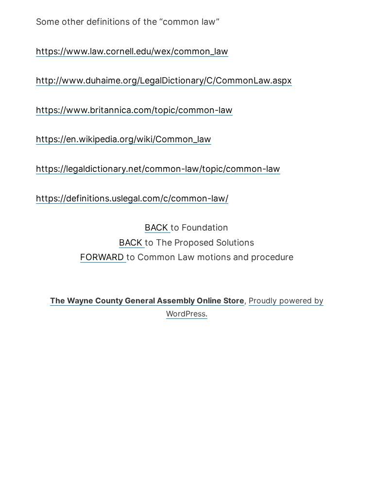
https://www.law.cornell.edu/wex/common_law (132, 51)
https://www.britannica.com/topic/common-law (134, 110)
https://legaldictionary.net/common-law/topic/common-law (158, 169)
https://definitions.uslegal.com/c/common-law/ (132, 198)
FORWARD (103, 257)
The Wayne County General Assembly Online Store (147, 300)
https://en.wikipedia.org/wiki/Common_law (123, 139)
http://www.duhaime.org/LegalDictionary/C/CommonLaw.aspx (164, 80)
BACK (157, 227)
